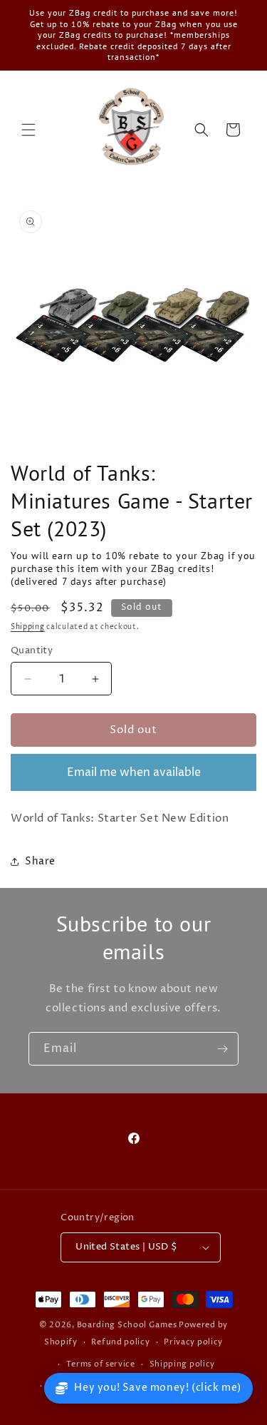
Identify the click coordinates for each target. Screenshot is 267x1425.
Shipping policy (183, 1364)
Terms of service (100, 1364)
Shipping (28, 627)
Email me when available (134, 772)
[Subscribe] (222, 1049)
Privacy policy (193, 1342)
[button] (28, 129)
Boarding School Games (127, 1324)
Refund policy (120, 1342)
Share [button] (40, 861)
